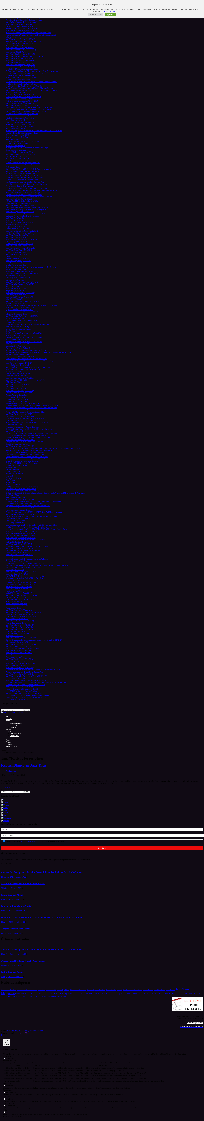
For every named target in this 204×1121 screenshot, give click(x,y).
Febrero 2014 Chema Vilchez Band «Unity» (22, 648)
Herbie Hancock (148, 990)
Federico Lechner (128, 990)
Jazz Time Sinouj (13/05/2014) (17, 606)
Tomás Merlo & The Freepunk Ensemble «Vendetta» (25, 576)
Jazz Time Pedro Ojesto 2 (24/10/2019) (20, 31)
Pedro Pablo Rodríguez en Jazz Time (19, 152)
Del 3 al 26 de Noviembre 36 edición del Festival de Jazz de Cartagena (32, 305)
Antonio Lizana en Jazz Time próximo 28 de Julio (24, 531)
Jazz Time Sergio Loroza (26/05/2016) (20, 308)
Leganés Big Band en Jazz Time (18, 242)
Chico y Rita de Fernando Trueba (18, 329)
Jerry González (20, 994)
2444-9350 (24, 1033)
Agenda (9, 729)
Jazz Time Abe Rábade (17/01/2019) (19, 63)
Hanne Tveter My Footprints (16, 224)
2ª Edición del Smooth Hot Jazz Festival (21, 84)
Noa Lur (149, 994)
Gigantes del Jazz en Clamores (17, 401)
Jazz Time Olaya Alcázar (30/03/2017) (20, 212)
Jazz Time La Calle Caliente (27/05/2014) (21, 595)
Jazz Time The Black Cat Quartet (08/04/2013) (23, 612)
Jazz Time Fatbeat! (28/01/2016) (18, 384)
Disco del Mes (15, 734)
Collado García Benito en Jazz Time (19, 393)
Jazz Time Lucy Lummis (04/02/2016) (20, 378)
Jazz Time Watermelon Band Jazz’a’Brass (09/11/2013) (26, 676)
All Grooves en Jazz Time (15, 318)
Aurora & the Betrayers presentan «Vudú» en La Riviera (27, 423)
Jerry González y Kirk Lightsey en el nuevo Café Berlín (26, 380)
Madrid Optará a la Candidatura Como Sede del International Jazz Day (32, 35)
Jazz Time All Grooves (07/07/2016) (19, 297)
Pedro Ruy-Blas (194, 994)
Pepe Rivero (6, 996)
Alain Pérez (5, 990)
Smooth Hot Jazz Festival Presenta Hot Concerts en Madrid (28, 112)
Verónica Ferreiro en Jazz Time (17, 259)
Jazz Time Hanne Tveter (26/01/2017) (20, 235)
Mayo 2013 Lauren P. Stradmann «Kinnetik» (22, 689)
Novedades (14, 736)
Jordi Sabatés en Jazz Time (16, 218)
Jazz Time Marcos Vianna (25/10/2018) (20, 99)
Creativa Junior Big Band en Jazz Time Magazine (24, 86)
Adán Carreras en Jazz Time (16, 303)
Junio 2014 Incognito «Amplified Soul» (20, 593)
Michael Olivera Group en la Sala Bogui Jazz (22, 273)
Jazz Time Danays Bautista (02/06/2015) (21, 538)
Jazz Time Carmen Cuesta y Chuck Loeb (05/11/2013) (26, 680)
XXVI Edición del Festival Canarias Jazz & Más (24, 175)
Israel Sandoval (159, 990)
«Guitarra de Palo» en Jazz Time (18, 642)
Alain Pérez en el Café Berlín (17, 444)
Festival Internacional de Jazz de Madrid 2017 (23, 163)
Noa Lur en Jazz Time (14, 591)
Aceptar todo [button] (110, 15)
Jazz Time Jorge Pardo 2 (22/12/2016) (20, 246)
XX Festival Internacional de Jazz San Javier (22, 171)
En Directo (14, 725)
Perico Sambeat (17, 996)
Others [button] (5, 1110)
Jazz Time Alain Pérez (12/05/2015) (19, 544)
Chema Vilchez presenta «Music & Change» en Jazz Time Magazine (31, 190)
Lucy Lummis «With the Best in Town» (20, 585)
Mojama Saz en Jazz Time (15, 497)
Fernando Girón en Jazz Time (17, 120)
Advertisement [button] (8, 1103)
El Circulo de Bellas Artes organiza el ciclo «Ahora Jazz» (27, 435)
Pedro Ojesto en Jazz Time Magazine (19, 43)
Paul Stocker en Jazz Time (15, 657)
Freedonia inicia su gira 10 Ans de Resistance (22, 427)
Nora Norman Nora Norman (16, 397)
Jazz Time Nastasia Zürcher (16, 288)
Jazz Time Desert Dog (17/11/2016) (19, 250)
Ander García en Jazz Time (16, 150)
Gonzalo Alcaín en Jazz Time (17, 144)
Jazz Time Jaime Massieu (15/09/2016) (20, 293)
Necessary (10, 1059)
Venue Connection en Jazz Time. (18, 510)
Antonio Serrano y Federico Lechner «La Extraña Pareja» (27, 559)
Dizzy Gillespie (118, 990)
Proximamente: (16, 723)
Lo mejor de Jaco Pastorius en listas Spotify (22, 487)
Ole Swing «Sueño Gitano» (16, 523)
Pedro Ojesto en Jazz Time (16, 678)
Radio (8, 721)
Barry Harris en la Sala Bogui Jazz (18, 203)
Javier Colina (170, 990)
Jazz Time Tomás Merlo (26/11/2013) (20, 668)
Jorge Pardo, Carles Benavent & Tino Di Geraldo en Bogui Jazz (29, 450)
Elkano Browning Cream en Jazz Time (20, 627)
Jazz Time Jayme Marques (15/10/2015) (20, 514)
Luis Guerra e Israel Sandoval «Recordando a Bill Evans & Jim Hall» (31, 525)
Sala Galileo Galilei (13, 472)
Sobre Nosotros (11, 746)
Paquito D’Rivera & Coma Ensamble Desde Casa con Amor (28, 33)
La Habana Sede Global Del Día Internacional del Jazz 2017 (28, 207)
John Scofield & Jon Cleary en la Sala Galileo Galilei (25, 41)
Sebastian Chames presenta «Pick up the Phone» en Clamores (29, 429)
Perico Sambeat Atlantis (12, 895)
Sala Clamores (11, 482)
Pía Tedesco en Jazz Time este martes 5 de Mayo (24, 550)
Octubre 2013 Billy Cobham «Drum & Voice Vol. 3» (25, 685)
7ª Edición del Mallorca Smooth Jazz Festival (22, 141)
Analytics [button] (6, 1097)
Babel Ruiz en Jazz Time (15, 655)
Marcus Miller (102, 994)
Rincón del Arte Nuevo (14, 474)
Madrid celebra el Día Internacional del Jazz (22, 133)
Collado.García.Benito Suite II (17, 399)
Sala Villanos (10, 331)
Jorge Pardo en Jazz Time (15, 263)
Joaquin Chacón (31, 993)
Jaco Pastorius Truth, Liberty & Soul (19, 222)
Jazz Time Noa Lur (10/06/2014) (18, 589)
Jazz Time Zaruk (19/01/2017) (17, 237)
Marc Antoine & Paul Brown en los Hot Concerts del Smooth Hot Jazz (32, 90)
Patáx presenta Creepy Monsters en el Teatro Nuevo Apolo (27, 148)
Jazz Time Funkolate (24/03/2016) (18, 344)
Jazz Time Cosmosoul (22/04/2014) (19, 610)
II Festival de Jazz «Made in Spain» (19, 124)
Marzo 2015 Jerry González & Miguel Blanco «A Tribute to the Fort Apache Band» (37, 565)
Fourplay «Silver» (12, 469)
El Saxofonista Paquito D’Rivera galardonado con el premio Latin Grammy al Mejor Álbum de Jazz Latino (45, 493)
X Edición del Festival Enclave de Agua (21, 173)
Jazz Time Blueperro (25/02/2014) (18, 634)
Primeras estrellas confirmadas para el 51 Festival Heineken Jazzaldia (31, 408)
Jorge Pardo (57, 993)
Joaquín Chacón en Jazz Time (17, 46)
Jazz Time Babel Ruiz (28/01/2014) (19, 653)
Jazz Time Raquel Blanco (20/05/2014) (20, 599)
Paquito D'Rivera (179, 993)
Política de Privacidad (29, 841)
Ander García (21, 990)
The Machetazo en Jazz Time (16, 156)
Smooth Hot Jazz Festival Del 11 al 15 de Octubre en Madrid (28, 169)
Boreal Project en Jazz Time (16, 276)
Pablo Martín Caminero (158, 993)
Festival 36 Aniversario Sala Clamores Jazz (22, 180)
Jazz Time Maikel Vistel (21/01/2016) (20, 391)
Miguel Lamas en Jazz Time (16, 269)
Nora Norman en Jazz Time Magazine (20, 126)
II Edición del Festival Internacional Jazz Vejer (23, 193)
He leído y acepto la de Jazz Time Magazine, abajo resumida (36, 841)
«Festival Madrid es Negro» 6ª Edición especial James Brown (29, 438)
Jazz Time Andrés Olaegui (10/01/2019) (20, 65)
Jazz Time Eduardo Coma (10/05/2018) (20, 48)
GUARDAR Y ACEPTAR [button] (13, 1117)
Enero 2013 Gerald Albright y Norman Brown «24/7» (26, 697)
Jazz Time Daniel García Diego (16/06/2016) (22, 301)
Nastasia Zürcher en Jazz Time (17, 137)
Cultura (8, 742)
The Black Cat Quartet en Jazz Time (19, 614)
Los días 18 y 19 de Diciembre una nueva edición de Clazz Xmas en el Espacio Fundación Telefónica (43, 448)
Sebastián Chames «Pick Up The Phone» (21, 499)
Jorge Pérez (68, 994)
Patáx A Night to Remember (16, 395)
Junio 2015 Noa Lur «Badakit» (17, 542)
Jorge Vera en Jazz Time (15, 291)
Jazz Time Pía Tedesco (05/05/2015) (19, 548)
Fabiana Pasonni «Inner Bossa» (17, 561)
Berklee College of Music (56, 990)
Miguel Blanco (122, 994)
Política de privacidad (195, 1023)
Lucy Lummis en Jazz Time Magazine (20, 416)
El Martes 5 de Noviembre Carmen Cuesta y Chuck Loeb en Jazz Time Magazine (36, 683)
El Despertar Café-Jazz (14, 478)
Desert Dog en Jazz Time (15, 280)
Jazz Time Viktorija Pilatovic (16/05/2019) (21, 54)
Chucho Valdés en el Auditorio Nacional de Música (25, 418)
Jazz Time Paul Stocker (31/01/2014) (19, 651)
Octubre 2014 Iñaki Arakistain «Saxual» (21, 582)
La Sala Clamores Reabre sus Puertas (19, 26)
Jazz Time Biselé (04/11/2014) (17, 574)
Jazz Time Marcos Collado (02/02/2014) (21, 644)
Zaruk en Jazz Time (13, 256)
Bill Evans (66, 990)
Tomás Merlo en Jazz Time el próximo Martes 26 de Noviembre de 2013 (33, 670)
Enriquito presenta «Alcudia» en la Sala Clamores (24, 442)
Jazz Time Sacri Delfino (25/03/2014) (20, 621)
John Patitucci (39, 993)
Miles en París (11, 37)
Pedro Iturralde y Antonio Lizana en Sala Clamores (25, 452)
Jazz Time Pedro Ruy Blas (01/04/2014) (21, 616)
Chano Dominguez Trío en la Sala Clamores (22, 461)
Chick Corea (101, 990)
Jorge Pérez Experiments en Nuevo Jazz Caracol (24, 342)
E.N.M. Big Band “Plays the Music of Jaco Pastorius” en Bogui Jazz (31, 433)
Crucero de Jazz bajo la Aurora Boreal (20, 75)
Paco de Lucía (170, 994)
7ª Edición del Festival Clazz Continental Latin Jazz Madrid (28, 188)
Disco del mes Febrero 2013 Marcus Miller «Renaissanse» (27, 695)
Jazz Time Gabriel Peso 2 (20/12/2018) (20, 67)
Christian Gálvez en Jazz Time (17, 161)
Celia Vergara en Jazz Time (16, 295)
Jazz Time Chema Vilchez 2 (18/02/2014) (21, 638)
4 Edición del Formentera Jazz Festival (20, 118)
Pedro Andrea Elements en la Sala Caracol (21, 320)
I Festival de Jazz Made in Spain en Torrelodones (24, 195)
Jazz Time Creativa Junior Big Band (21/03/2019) (24, 56)
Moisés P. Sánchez (141, 993)
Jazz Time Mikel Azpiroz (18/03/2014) (20, 625)
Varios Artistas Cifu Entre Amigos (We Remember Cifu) (26, 359)
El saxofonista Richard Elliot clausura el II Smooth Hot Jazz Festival (31, 82)
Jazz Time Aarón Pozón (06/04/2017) (20, 205)
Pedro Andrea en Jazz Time (16, 665)
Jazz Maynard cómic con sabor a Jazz (20, 271)
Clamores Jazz (110, 990)
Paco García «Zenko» (14, 602)
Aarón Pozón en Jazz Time (16, 220)
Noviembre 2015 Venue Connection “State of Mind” (25, 504)
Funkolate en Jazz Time (14, 386)
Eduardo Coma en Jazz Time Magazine (20, 122)
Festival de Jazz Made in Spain (16, 906)
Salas (8, 740)
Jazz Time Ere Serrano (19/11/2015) (19, 414)
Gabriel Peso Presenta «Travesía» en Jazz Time (23, 97)
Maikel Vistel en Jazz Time (16, 431)
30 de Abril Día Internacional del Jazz (20, 357)
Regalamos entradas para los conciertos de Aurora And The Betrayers (31, 267)
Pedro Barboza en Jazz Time (16, 129)
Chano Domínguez (92, 990)
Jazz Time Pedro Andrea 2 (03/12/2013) (20, 663)
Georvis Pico (138, 990)
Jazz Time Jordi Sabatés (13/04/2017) (20, 199)
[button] (102, 860)
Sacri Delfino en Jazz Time (16, 623)
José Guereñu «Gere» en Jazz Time (19, 587)
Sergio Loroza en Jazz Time (16, 335)
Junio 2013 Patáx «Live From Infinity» (20, 687)
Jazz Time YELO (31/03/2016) (17, 327)
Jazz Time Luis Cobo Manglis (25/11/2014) (22, 572)
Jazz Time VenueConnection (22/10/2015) (21, 508)
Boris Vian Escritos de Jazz (16, 340)
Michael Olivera (111, 994)
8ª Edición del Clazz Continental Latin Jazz (22, 114)
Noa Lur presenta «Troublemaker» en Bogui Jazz (24, 333)
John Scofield (48, 994)
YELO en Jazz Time (13, 382)
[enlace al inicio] (12, 712)
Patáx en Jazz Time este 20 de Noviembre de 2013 (24, 672)
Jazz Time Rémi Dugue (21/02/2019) (19, 58)
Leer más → (5, 787)
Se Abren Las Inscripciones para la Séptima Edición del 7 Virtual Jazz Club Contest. (42, 917)
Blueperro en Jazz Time (14, 636)
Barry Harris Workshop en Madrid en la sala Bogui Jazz (26, 210)
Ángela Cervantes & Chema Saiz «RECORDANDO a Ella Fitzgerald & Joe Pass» (37, 529)
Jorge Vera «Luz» (12, 139)
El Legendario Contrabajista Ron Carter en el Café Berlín (27, 73)
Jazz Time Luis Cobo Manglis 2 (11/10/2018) (22, 105)
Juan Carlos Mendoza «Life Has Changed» (22, 22)
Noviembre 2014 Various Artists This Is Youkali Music (26, 578)
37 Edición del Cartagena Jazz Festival (20, 165)
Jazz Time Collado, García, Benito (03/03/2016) (23, 369)
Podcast (13, 727)
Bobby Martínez (74, 990)
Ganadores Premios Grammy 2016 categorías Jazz (24, 403)
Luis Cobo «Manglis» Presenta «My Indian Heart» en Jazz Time (30, 107)
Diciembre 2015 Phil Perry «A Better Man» (22, 463)
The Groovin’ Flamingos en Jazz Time (20, 233)
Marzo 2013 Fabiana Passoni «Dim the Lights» (23, 693)
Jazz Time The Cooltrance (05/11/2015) (20, 440)
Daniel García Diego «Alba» (16, 465)
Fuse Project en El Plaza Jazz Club (19, 278)
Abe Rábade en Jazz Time (15, 92)
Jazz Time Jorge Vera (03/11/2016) (19, 261)
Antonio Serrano (31, 990)
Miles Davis (131, 994)
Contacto (9, 744)
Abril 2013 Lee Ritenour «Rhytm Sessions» (22, 691)
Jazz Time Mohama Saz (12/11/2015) (19, 420)
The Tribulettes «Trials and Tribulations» (21, 489)
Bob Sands (82, 990)
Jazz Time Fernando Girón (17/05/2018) (21, 50)
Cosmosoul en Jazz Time (15, 570)
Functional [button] (7, 1083)
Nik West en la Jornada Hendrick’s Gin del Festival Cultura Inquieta (31, 361)
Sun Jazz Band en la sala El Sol (17, 354)
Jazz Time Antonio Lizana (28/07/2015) (21, 533)
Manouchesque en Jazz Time (16, 376)
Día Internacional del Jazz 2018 (17, 135)
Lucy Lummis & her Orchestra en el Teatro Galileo (25, 455)
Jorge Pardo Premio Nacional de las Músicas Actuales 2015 (28, 506)
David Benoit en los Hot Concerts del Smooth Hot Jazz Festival (29, 88)
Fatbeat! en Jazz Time (14, 425)
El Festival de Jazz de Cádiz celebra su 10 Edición (24, 178)
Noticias (9, 719)
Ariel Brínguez (43, 990)
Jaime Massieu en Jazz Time (16, 314)
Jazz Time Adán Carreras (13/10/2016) (20, 284)
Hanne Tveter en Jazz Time (16, 252)
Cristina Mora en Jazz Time (16, 265)
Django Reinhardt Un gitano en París (19, 310)
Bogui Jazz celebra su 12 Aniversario (19, 186)
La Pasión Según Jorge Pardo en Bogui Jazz (22, 216)
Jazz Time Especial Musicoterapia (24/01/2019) (23, 60)
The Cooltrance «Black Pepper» (18, 518)
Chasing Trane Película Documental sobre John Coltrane (27, 214)
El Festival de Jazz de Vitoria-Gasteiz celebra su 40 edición (28, 325)
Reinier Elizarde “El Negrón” (31, 996)
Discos (8, 731)
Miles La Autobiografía (14, 299)
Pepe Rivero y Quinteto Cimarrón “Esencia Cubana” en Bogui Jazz (31, 459)
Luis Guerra (82, 993)
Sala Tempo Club (12, 495)
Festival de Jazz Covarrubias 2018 (18, 116)
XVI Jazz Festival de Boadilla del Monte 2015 (23, 491)
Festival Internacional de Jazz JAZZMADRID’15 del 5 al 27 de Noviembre (34, 512)
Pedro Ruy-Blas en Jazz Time (17, 619)
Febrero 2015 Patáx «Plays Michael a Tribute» (23, 567)
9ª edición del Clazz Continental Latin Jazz (22, 69)
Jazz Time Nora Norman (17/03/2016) (20, 363)
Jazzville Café (11, 467)
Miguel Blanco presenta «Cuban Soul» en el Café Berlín (27, 457)
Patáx (187, 994)
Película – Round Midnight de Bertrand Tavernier (24, 20)
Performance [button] (8, 1090)
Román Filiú (45, 996)
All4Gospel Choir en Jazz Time (17, 158)
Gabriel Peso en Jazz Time (15, 661)
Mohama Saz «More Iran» (15, 521)
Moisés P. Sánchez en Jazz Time (18, 374)
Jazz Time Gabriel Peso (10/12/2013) (19, 659)
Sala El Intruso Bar (13, 484)
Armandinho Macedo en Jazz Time (19, 365)
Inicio (8, 716)
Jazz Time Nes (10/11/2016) (16, 254)
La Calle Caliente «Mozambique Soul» (20, 536)
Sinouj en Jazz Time (13, 608)
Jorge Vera (75, 994)
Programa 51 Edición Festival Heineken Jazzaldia (24, 337)
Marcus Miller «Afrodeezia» (16, 553)
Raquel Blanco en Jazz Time (16, 604)
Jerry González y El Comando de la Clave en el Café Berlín (28, 367)
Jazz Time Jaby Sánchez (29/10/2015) (20, 446)
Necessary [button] (7, 1056)
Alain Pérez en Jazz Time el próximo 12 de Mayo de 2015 (27, 546)
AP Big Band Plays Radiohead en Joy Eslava (22, 201)
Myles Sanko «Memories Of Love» (19, 24)
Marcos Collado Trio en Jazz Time (18, 646)
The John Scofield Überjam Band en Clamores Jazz (25, 182)
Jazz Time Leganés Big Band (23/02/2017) (22, 231)
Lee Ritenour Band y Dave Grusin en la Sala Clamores (26, 184)
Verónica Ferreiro (61, 996)
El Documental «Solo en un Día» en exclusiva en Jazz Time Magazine (32, 71)
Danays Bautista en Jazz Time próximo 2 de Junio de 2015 (27, 540)
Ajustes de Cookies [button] (96, 15)
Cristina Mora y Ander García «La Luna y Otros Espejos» (27, 527)
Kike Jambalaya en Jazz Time (17, 700)
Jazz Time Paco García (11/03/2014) (19, 629)
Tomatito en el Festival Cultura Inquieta (20, 348)
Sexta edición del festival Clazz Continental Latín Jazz (26, 350)
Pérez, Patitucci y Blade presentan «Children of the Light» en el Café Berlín (34, 131)
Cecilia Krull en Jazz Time (15, 346)
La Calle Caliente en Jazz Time (17, 597)
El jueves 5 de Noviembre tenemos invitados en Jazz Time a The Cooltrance (34, 501)
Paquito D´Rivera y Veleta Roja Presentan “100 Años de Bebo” (29, 109)
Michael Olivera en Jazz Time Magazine (21, 154)
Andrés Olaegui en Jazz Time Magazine (20, 95)
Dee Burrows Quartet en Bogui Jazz (19, 244)
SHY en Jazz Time (13, 167)
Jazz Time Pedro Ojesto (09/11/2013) (19, 674)
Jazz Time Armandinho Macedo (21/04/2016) (23, 312)
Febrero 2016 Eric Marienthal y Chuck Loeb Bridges (25, 412)
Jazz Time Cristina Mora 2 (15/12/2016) (20, 248)
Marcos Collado (91, 994)
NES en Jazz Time (12, 286)
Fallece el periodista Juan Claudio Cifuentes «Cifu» (25, 563)
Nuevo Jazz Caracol (13, 371)
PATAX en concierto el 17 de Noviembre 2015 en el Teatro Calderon (31, 516)
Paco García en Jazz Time (15, 631)
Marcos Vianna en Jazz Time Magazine (20, 103)
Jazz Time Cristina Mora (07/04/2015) (20, 555)
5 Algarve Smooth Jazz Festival (16, 928)
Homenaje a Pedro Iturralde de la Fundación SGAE (25, 410)
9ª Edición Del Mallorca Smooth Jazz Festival (23, 883)
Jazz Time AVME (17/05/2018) (17, 52)
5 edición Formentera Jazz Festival (18, 80)
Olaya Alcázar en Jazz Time (16, 227)
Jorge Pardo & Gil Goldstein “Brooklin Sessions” (24, 28)
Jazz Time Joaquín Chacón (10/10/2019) (21, 39)
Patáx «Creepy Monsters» (15, 146)
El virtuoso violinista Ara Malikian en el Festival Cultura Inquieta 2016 (32, 406)
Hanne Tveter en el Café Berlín (17, 229)
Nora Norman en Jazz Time (16, 389)
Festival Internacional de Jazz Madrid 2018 (22, 101)
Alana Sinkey (13, 990)
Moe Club (9, 476)
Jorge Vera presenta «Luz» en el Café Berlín (22, 282)
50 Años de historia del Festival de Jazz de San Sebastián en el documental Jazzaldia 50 (38, 352)
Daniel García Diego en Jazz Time (18, 322)
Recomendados (16, 738)
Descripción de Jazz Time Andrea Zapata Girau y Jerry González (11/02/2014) (35, 640)
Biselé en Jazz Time (13, 580)
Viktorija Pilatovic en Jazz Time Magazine (21, 77)
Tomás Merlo (52, 996)
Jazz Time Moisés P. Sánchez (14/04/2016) (22, 316)
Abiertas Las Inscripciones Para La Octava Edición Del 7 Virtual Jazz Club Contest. (41, 872)
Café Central (10, 480)
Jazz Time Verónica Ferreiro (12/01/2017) (21, 239)
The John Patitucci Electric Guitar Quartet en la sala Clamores (29, 197)
